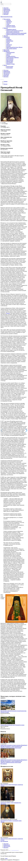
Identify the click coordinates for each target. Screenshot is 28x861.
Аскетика (8, 53)
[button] (26, 430)
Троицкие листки (10, 25)
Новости (5, 28)
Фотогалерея (9, 67)
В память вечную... (11, 56)
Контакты (5, 14)
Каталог (5, 84)
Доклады (8, 23)
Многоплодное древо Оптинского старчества (12, 784)
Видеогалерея (9, 66)
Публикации (6, 37)
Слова (7, 24)
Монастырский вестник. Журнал (14, 47)
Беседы (8, 42)
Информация (6, 9)
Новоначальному (10, 52)
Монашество (6, 51)
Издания (8, 46)
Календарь (6, 13)
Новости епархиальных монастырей (15, 34)
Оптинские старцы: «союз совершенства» (11, 802)
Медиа (5, 65)
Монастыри (6, 49)
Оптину (8, 313)
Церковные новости (11, 29)
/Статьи (2, 786)
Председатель (6, 10)
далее (6, 858)
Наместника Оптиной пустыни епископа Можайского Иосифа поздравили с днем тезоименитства (14, 746)
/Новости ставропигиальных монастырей (11, 747)
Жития (8, 55)
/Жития (2, 822)
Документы (6, 11)
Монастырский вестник (6, 16)
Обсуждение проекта (11, 48)
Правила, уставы (10, 64)
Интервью (8, 39)
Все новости (4, 763)
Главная (5, 81)
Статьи (8, 38)
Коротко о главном (11, 26)
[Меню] (1, 2)
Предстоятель (6, 19)
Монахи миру (9, 61)
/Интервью (3, 804)
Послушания (9, 62)
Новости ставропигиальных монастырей (16, 33)
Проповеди (9, 21)
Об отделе (5, 7)
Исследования (9, 58)
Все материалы (4, 841)
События (8, 20)
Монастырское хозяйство (12, 57)
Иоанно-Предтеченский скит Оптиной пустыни (12, 725)
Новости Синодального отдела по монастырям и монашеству (14, 31)
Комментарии (9, 40)
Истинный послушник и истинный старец (11, 820)
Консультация (9, 60)
